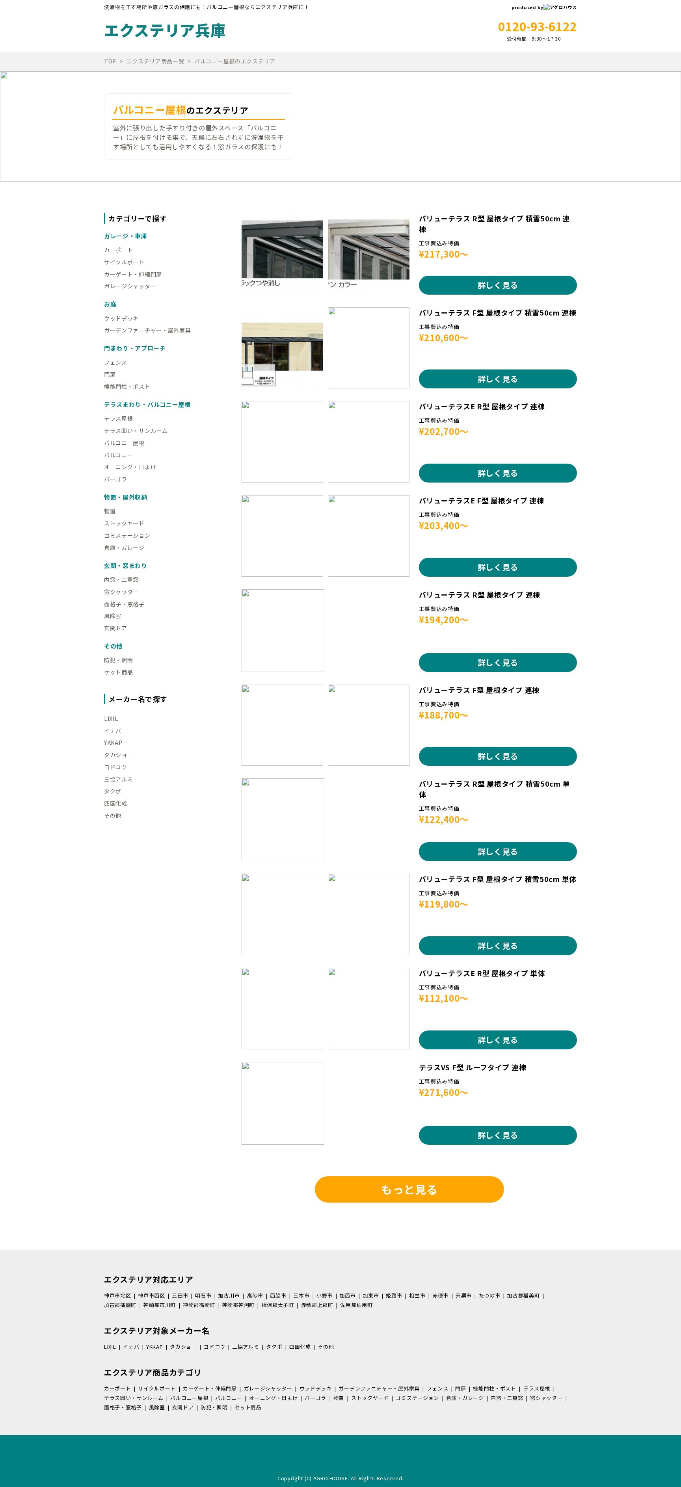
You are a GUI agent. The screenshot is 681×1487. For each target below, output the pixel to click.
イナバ (112, 731)
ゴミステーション (127, 535)
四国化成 (115, 803)
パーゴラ (115, 479)
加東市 (371, 1295)
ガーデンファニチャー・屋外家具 (147, 330)
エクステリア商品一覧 (155, 61)
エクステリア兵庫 (165, 30)
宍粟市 (464, 1295)
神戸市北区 (117, 1295)
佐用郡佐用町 (356, 1305)
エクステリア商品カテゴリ (152, 1372)
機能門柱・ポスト (127, 386)
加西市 (348, 1295)
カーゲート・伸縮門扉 (133, 274)
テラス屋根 (118, 418)
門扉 (109, 374)
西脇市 (278, 1295)
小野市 (324, 1295)
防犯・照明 (118, 660)
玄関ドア (115, 628)
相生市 (417, 1295)
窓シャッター (121, 592)
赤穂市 (440, 1295)
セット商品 (118, 672)
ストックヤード (124, 523)
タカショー (118, 755)
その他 (112, 815)
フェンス (115, 362)
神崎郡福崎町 (199, 1305)
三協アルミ (118, 779)
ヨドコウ (115, 767)
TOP (110, 61)
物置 (109, 511)
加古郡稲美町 (523, 1295)
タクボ (112, 791)
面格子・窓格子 (124, 604)
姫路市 (394, 1295)
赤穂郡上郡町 (317, 1305)
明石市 (203, 1295)
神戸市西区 (151, 1295)
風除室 (112, 616)
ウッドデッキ (121, 318)
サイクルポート (124, 262)
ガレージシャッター (130, 286)
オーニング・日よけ (130, 467)
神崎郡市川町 (159, 1305)
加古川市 (229, 1295)
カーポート (118, 250)
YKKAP (113, 742)
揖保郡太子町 (278, 1305)
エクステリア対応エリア (149, 1279)
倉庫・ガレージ (124, 547)
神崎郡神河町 (238, 1305)
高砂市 (255, 1295)
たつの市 (490, 1295)
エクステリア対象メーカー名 (157, 1330)
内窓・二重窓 (121, 579)
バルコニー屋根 (124, 443)
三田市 (180, 1295)
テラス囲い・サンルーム (136, 430)
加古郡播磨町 (120, 1305)
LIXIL (111, 718)
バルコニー (118, 455)
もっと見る (409, 1189)
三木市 (301, 1295)
